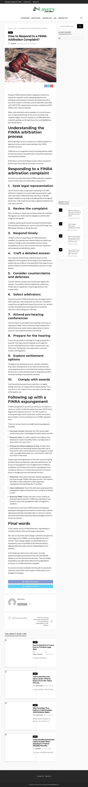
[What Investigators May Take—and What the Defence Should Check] (64, 213)
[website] (29, 604)
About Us (36, 2)
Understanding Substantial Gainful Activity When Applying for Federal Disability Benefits (43, 743)
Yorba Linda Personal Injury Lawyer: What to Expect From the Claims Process (42, 680)
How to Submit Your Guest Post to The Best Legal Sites (43, 647)
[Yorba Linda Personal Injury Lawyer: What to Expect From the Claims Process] (20, 684)
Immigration (63, 18)
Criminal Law (47, 18)
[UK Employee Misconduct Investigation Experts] (64, 226)
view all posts (22, 604)
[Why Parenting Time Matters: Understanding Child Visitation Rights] (20, 716)
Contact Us (27, 2)
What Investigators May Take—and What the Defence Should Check (74, 213)
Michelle (13, 43)
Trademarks (25, 18)
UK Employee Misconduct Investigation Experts (74, 226)
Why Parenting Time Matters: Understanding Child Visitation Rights (42, 710)
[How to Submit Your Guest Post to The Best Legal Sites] (20, 653)
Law (55, 18)
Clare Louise (39, 685)
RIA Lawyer (12, 228)
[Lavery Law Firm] (44, 9)
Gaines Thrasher (38, 654)
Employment (36, 18)
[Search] (81, 18)
